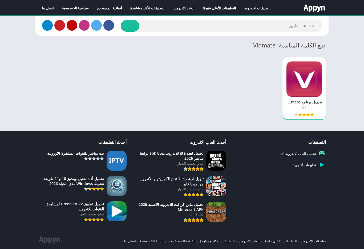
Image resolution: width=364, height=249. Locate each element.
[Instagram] (84, 25)
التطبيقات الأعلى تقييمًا (219, 8)
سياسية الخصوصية (75, 8)
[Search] (130, 26)
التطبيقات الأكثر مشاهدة (147, 8)
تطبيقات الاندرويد (256, 8)
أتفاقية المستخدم (109, 8)
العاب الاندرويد (184, 8)
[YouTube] (72, 25)
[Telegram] (47, 25)
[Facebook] (108, 25)
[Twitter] (96, 25)
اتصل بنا (48, 8)
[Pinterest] (59, 25)
